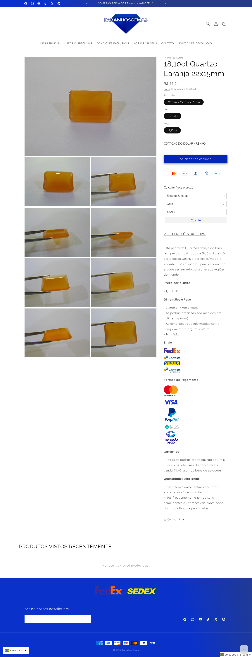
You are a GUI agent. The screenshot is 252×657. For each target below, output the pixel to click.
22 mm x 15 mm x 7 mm (184, 102)
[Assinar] (87, 619)
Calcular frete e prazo (179, 187)
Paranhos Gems (130, 650)
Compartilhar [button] (176, 519)
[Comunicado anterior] (87, 3)
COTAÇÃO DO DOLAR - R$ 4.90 (185, 143)
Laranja (173, 116)
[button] (208, 24)
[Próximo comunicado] (165, 3)
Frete (167, 89)
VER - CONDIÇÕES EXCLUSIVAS (185, 234)
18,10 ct (172, 130)
